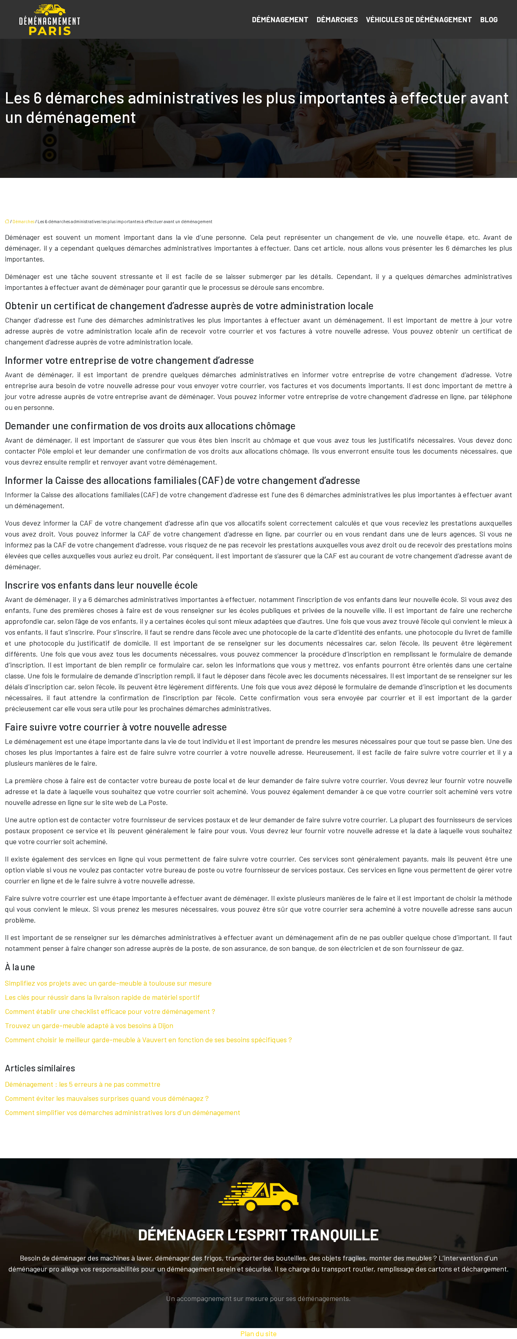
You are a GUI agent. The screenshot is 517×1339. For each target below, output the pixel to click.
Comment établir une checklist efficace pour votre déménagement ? (110, 1011)
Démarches (337, 19)
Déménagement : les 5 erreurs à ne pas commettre (82, 1083)
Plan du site (258, 1333)
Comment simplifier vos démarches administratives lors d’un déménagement (122, 1112)
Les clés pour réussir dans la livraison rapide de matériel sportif (102, 997)
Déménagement (280, 19)
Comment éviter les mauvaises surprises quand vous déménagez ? (107, 1098)
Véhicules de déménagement (419, 19)
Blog (489, 19)
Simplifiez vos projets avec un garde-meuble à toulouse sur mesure (108, 982)
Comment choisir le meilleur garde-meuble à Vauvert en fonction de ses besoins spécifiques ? (148, 1039)
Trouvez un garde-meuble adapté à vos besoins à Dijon (89, 1025)
